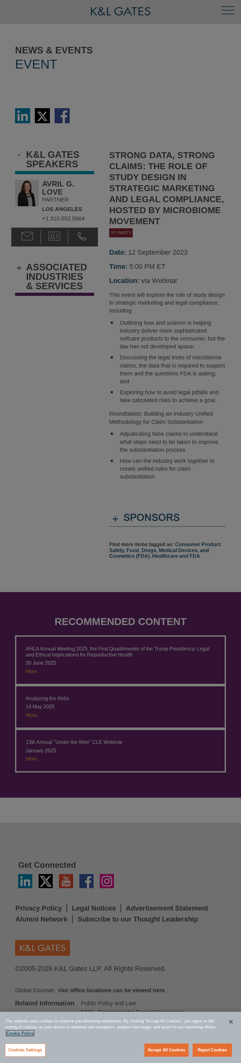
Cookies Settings (25, 1050)
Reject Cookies (212, 1050)
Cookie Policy (20, 1033)
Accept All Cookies (166, 1050)
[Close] (231, 1022)
